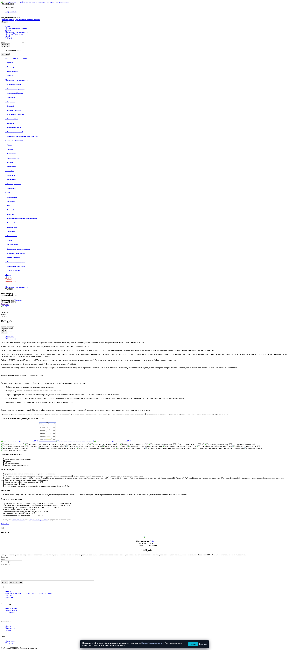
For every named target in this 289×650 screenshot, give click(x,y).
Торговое (9, 149)
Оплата (8, 591)
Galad (7, 36)
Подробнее (203, 644)
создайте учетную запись (38, 520)
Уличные (9, 75)
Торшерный (10, 231)
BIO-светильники (11, 244)
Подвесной (9, 214)
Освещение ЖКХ (11, 119)
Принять (193, 644)
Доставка (9, 595)
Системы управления (13, 184)
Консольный (10, 201)
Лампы (8, 30)
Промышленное (11, 154)
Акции (8, 630)
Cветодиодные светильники (16, 28)
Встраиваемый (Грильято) (14, 93)
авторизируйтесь (18, 520)
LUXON (8, 38)
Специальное (10, 175)
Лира (7, 205)
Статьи (8, 626)
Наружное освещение (13, 110)
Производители (11, 628)
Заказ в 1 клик (7, 328)
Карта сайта (10, 612)
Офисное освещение (12, 257)
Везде (7, 26)
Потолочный (10, 223)
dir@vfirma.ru (10, 12)
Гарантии (9, 597)
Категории (5, 54)
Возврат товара (11, 610)
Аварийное (9, 171)
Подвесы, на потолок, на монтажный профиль (21, 218)
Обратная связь (11, 608)
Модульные (10, 102)
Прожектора (10, 67)
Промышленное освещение (15, 262)
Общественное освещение (14, 114)
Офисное (9, 145)
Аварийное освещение (13, 84)
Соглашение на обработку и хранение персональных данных (28, 593)
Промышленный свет (13, 127)
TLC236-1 (5, 524)
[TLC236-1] (5, 306)
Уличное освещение (12, 270)
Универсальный (11, 236)
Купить (4, 333)
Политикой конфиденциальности (152, 643)
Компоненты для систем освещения (17, 249)
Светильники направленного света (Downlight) (21, 136)
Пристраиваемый (11, 227)
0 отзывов (5, 304)
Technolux (18, 300)
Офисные (9, 62)
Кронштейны (10, 97)
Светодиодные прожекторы (15, 266)
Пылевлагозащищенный (14, 132)
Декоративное (10, 166)
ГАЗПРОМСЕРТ (11, 188)
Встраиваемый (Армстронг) (15, 89)
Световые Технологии (14, 34)
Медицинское (10, 179)
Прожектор (9, 123)
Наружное (9, 162)
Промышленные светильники (16, 32)
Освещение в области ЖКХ (15, 253)
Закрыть (4, 582)
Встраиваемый (11, 197)
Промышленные (11, 71)
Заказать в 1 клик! (16, 582)
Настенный (9, 210)
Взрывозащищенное (12, 158)
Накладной (9, 106)
